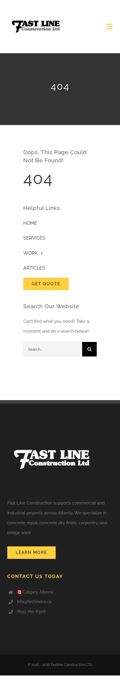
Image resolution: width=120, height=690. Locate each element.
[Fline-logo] (35, 7)
